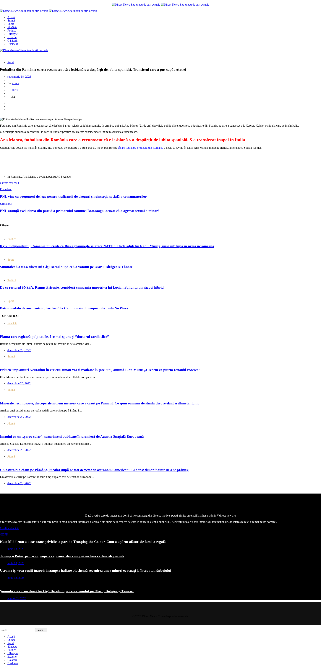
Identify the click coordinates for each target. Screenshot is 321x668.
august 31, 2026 (16, 598)
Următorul (6, 203)
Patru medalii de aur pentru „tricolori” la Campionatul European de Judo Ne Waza (64, 308)
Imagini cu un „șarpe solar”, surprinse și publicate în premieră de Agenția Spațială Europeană (72, 436)
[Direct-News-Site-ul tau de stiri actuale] (136, 4)
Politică (11, 239)
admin (15, 83)
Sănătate (12, 323)
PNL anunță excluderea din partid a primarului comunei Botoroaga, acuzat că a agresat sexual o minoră (80, 211)
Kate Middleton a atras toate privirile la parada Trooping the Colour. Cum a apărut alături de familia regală (83, 542)
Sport (10, 62)
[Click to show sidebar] (1, 218)
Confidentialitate (9, 528)
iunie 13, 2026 (15, 549)
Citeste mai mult (9, 182)
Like (14, 90)
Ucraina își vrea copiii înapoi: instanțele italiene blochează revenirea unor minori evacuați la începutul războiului (85, 570)
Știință (11, 356)
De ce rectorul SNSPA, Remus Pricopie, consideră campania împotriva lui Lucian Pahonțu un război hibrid (82, 287)
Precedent (6, 189)
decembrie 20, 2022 (19, 383)
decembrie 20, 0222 (19, 350)
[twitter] (8, 106)
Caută (40, 630)
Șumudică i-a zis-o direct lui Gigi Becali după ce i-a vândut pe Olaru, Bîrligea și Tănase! (67, 267)
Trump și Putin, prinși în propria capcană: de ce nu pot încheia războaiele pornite (62, 556)
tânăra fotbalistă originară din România (140, 147)
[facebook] (8, 102)
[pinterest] (8, 109)
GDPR (4, 534)
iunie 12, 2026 (15, 577)
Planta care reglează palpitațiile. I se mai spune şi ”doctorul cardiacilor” (54, 337)
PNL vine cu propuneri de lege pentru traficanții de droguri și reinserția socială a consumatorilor (73, 196)
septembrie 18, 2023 (19, 76)
